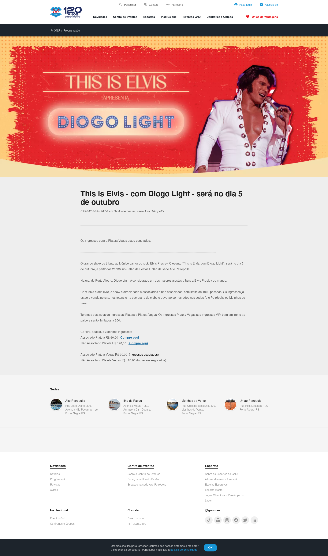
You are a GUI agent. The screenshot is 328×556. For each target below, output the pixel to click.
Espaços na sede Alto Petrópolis (147, 484)
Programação (72, 30)
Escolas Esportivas (216, 484)
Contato (153, 4)
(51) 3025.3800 (137, 523)
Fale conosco (136, 518)
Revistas (55, 484)
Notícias (55, 474)
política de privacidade (183, 549)
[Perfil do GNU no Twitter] (245, 520)
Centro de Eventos (125, 17)
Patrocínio (177, 4)
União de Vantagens (265, 17)
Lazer (208, 500)
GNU (57, 30)
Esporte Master (214, 490)
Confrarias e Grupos (220, 17)
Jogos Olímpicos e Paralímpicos (224, 495)
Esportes (149, 17)
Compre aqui (129, 337)
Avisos (54, 490)
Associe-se (271, 4)
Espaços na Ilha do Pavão (143, 479)
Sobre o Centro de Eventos (144, 474)
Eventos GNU (192, 17)
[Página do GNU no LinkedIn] (254, 520)
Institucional (169, 17)
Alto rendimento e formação (221, 479)
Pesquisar (130, 4)
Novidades (100, 17)
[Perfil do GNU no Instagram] (227, 520)
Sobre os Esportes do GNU (221, 474)
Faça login (245, 4)
